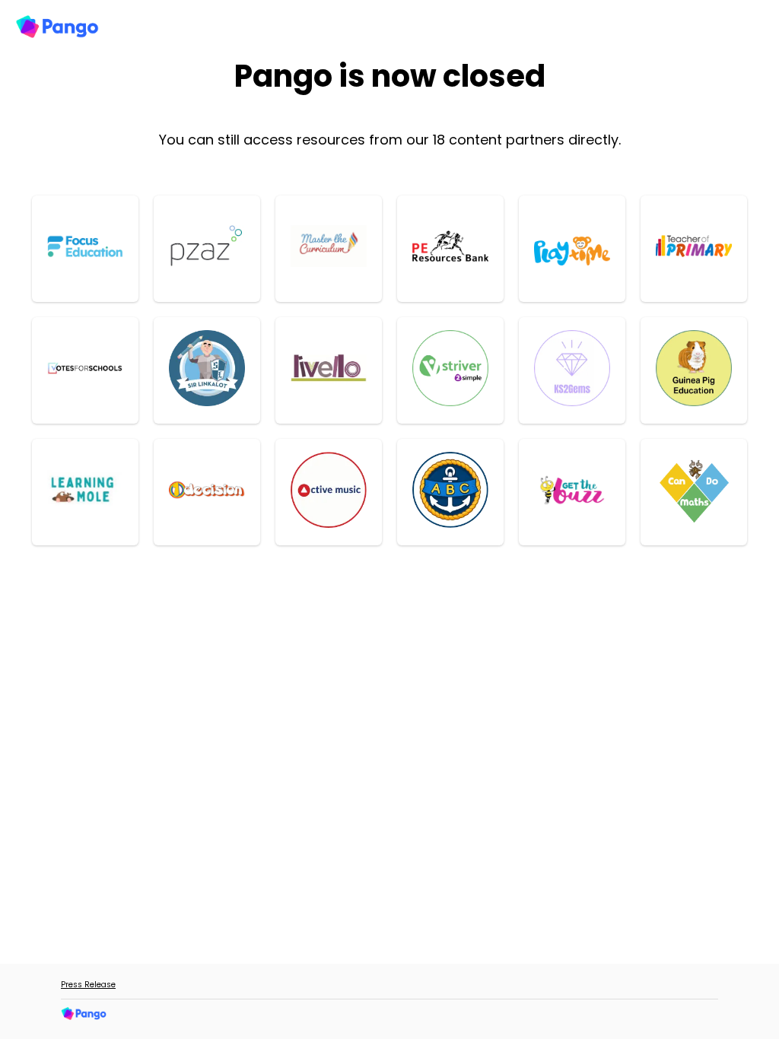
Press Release (88, 984)
